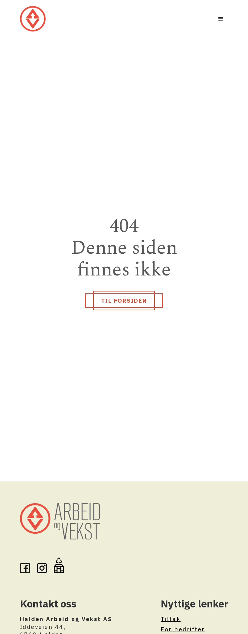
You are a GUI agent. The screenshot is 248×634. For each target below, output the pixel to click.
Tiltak (171, 619)
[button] (221, 19)
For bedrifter (183, 629)
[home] (33, 19)
